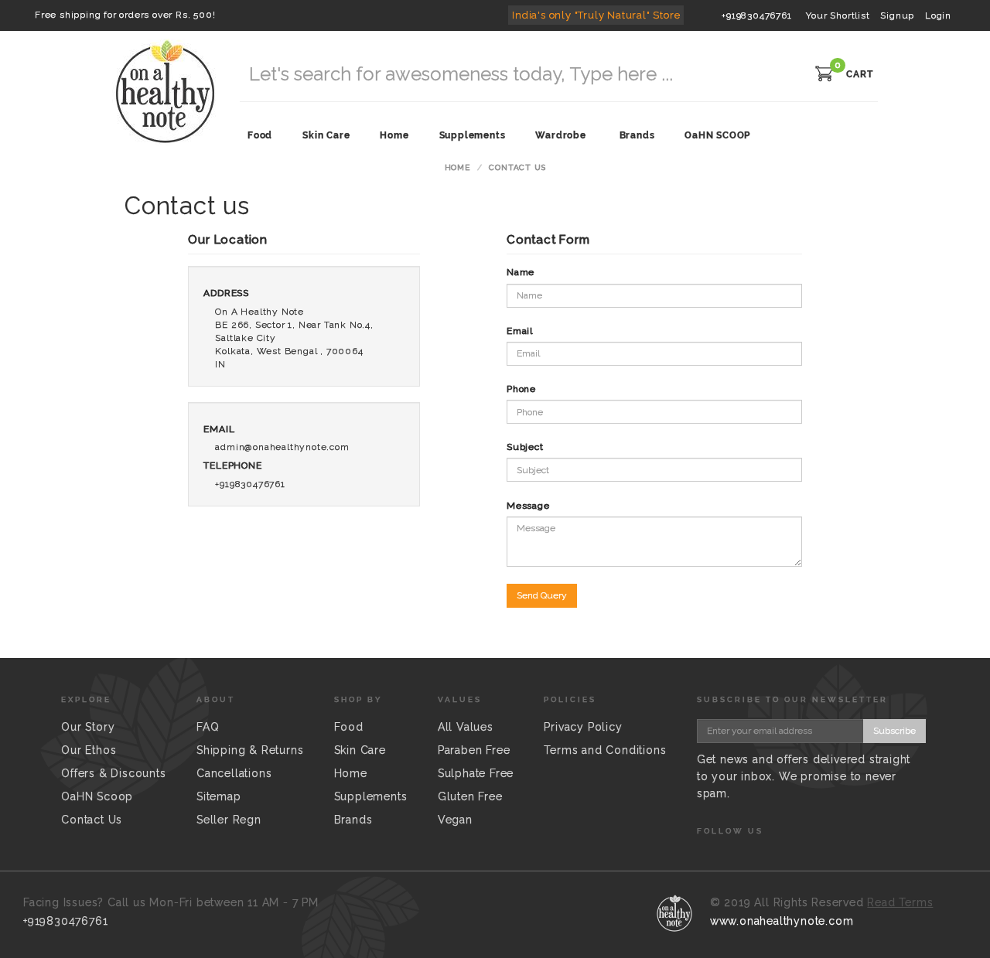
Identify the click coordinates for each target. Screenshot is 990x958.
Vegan (455, 819)
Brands (637, 135)
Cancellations (233, 773)
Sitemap (218, 796)
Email (520, 331)
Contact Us (91, 819)
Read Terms (900, 902)
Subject (525, 446)
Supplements (371, 796)
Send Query (542, 595)
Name (520, 272)
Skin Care (360, 750)
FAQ (207, 727)
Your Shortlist (837, 15)
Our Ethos (88, 750)
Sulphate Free (476, 773)
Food (349, 727)
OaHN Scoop (97, 796)
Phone (521, 389)
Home (457, 167)
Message (528, 505)
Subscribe (894, 730)
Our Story (87, 727)
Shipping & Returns (249, 750)
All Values (465, 727)
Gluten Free (470, 796)
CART (859, 74)
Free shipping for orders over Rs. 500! (125, 14)
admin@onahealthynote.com (282, 446)
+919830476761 (756, 15)
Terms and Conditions (605, 750)
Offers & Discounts (113, 773)
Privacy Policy (583, 727)
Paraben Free (474, 750)
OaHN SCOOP (717, 135)
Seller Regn (228, 819)
